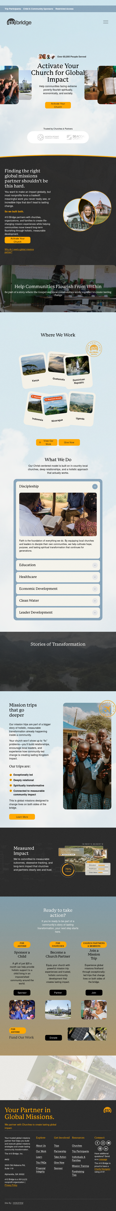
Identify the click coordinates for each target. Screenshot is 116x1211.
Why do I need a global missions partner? (19, 250)
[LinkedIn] (106, 1148)
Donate (53, 1037)
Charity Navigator (102, 1169)
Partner (58, 992)
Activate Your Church (58, 105)
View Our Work (48, 442)
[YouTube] (108, 1143)
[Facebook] (97, 1143)
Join (94, 992)
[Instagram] (103, 1143)
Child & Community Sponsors (38, 8)
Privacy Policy (11, 1185)
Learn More (22, 816)
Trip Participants (13, 8)
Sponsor (22, 992)
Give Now (69, 442)
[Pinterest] (100, 1148)
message (103, 1159)
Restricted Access (64, 8)
